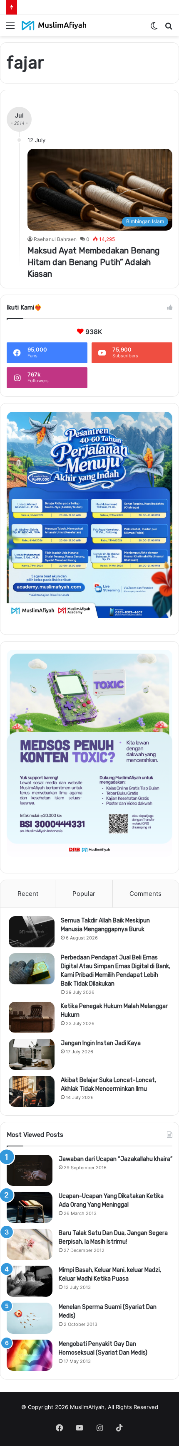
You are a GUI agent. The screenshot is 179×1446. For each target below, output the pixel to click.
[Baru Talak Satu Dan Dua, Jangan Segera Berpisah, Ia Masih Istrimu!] (29, 1244)
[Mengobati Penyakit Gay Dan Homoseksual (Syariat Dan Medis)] (29, 1355)
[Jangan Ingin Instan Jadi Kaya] (32, 1054)
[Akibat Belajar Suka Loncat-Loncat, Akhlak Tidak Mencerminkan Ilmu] (32, 1091)
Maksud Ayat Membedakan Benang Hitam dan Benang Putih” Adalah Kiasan (93, 262)
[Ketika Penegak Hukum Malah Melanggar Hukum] (32, 1017)
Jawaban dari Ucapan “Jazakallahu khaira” (115, 1159)
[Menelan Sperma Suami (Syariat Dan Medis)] (29, 1318)
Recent (27, 894)
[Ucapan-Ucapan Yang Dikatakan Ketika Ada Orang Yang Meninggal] (29, 1207)
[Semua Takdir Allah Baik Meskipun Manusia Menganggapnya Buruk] (32, 931)
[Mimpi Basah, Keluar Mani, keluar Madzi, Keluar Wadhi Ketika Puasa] (29, 1281)
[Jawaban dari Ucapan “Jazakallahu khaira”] (29, 1170)
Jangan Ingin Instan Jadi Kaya (101, 1043)
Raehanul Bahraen (55, 239)
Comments (145, 894)
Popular (83, 894)
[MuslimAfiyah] (54, 25)
